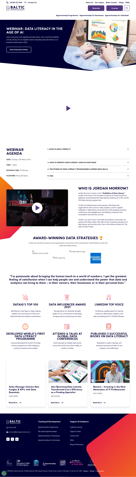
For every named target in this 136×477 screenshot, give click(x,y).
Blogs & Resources (76, 444)
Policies (92, 471)
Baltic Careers (111, 2)
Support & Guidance (79, 421)
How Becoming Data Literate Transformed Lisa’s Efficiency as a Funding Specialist (66, 389)
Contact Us (32, 2)
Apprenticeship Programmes (67, 15)
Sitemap (85, 471)
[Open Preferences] (4, 473)
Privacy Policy (100, 471)
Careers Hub (74, 435)
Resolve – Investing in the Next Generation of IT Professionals (109, 388)
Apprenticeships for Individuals (117, 15)
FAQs (127, 2)
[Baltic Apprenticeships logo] (15, 8)
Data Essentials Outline (19, 49)
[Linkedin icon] (16, 439)
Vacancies (96, 8)
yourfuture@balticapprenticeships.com (19, 432)
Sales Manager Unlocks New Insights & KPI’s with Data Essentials (24, 389)
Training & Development (49, 421)
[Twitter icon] (8, 439)
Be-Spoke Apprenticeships (47, 431)
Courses (114, 8)
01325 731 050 (16, 2)
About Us (89, 2)
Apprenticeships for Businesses (91, 15)
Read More (13, 403)
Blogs (121, 2)
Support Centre (75, 431)
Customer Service (76, 427)
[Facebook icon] (12, 439)
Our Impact (99, 2)
